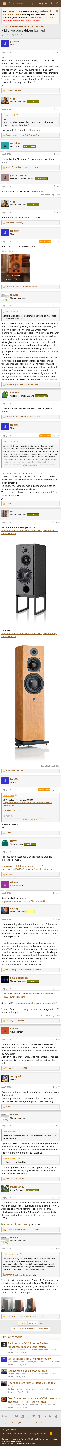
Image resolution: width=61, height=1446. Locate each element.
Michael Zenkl (13, 1373)
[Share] (54, 52)
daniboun (11, 1389)
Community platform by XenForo (25, 1439)
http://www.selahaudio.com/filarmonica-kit (23, 901)
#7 (58, 305)
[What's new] (51, 3)
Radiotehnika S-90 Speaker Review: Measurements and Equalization (28, 1345)
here (37, 17)
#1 (58, 52)
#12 (58, 851)
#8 (58, 403)
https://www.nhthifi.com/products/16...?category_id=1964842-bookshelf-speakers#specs (26, 867)
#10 (58, 522)
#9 (58, 435)
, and (22, 167)
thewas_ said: (9, 441)
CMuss (10, 1405)
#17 (58, 1087)
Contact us (7, 1433)
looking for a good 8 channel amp (27, 1371)
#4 (58, 186)
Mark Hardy (24, 1224)
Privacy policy (36, 1433)
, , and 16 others (23, 970)
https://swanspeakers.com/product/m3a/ (36, 1002)
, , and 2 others (22, 417)
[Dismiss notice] (56, 11)
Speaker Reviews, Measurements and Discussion (36, 1349)
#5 (58, 212)
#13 (58, 893)
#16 (58, 1039)
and (13, 90)
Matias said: (8, 795)
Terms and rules (21, 1433)
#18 (58, 1125)
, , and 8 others (21, 287)
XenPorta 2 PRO (8, 1443)
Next (31, 1323)
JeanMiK (7, 34)
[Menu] (4, 3)
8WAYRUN (33, 1443)
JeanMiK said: (9, 115)
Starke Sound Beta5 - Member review (29, 1358)
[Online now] (7, 299)
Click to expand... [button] (30, 465)
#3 (58, 154)
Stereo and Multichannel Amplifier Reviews (38, 1373)
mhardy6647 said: (11, 1254)
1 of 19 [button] (22, 1323)
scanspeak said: (10, 1131)
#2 (58, 109)
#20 (58, 1248)
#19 (58, 1197)
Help (46, 1433)
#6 (58, 241)
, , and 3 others (24, 135)
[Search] (57, 3)
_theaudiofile (13, 1361)
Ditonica (11, 1349)
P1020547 (9, 1224)
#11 (58, 789)
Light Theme (10, 1429)
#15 (58, 988)
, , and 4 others (22, 1229)
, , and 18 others (23, 384)
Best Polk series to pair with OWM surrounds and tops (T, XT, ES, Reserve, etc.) (34, 1400)
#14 (58, 919)
